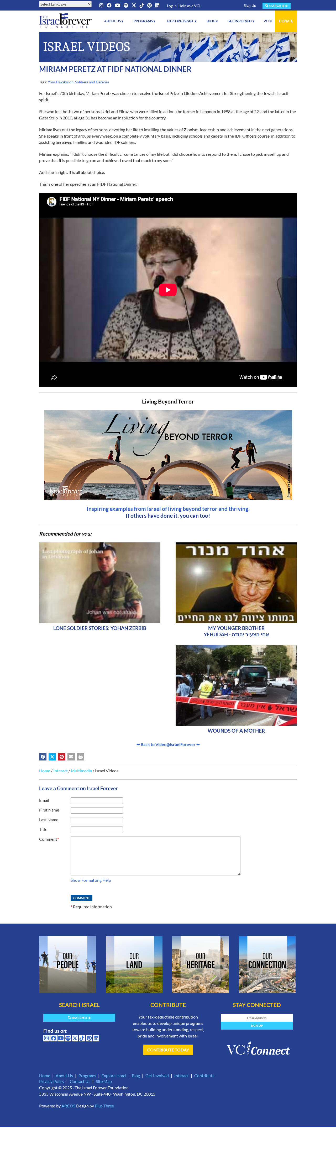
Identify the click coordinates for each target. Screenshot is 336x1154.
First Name (49, 809)
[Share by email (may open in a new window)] (71, 756)
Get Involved (157, 1075)
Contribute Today (168, 1049)
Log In (172, 5)
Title (43, 829)
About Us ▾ (113, 21)
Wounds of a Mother (236, 731)
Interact (60, 770)
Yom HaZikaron (61, 82)
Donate (286, 21)
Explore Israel (114, 1075)
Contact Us (80, 1081)
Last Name (48, 819)
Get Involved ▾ (241, 21)
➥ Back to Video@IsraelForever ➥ (168, 744)
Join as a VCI (190, 5)
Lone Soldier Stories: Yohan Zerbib (99, 628)
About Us (64, 1075)
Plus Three (104, 1105)
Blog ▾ (212, 21)
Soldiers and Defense (92, 82)
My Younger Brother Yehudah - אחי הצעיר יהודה (236, 631)
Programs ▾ (144, 21)
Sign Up (250, 5)
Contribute (204, 1075)
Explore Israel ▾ (182, 21)
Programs (87, 1075)
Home (44, 770)
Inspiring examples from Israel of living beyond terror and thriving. (168, 508)
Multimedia (81, 770)
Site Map (104, 1081)
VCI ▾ (268, 21)
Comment (49, 838)
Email (44, 800)
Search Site (278, 6)
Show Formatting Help (91, 880)
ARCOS (68, 1105)
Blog (136, 1075)
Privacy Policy (51, 1081)
